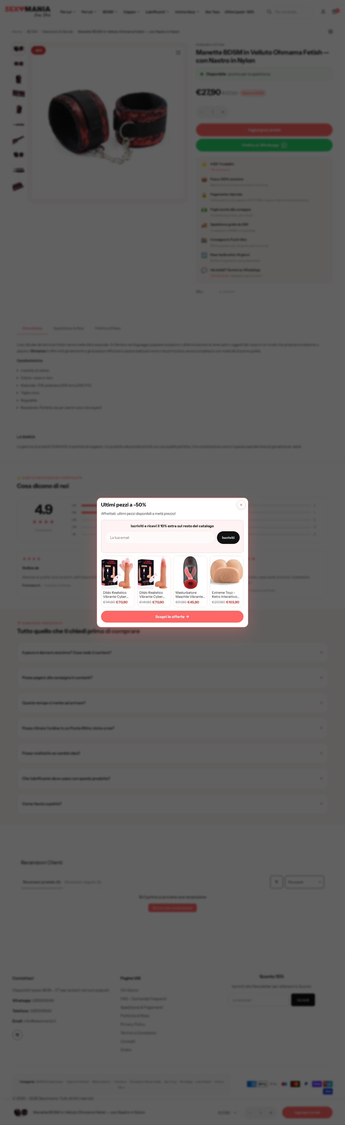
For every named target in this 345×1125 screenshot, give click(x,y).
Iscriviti (228, 538)
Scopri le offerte (172, 616)
